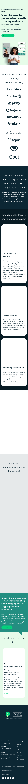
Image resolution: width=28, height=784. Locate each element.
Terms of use (5, 774)
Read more (6, 693)
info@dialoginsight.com (8, 754)
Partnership (20, 755)
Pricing (19, 752)
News (19, 747)
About (19, 744)
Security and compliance (21, 758)
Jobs (18, 749)
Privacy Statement (7, 770)
